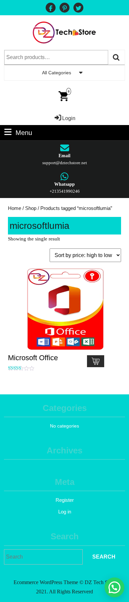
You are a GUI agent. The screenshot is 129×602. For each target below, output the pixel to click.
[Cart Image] (63, 96)
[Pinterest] (64, 8)
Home (14, 208)
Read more (95, 361)
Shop (30, 208)
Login (68, 118)
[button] (114, 587)
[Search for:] (43, 557)
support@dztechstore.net (64, 162)
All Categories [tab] (56, 72)
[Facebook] (50, 8)
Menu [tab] (24, 132)
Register (65, 500)
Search (116, 57)
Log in (64, 511)
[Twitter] (78, 8)
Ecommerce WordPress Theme (46, 582)
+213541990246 (65, 191)
